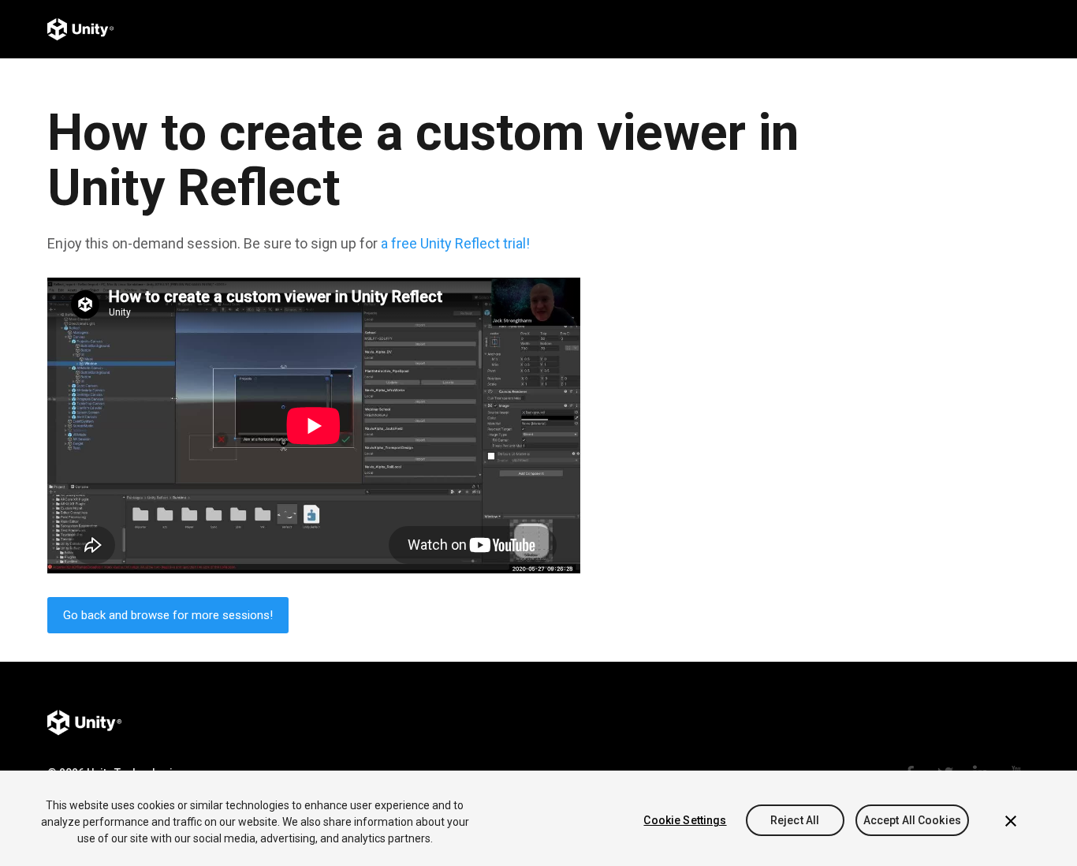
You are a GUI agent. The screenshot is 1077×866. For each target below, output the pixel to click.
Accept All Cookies (912, 820)
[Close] (1010, 821)
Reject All (794, 820)
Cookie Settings (684, 820)
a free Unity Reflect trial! (455, 243)
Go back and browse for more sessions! (168, 615)
